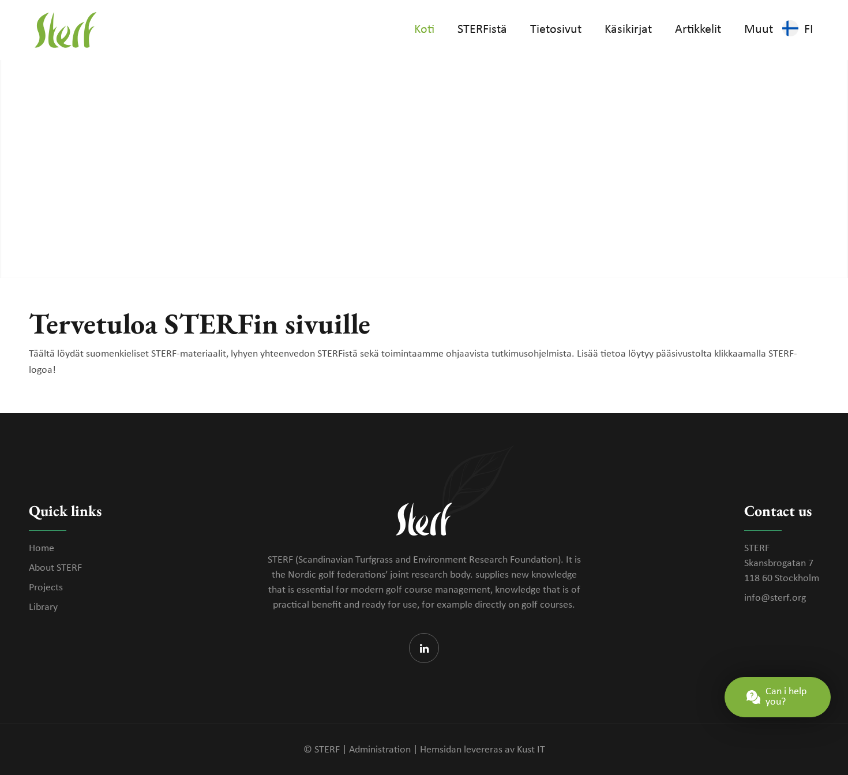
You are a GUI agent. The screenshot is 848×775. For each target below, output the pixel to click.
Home (41, 548)
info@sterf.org (775, 598)
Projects (46, 587)
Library (43, 607)
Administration (380, 749)
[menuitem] (424, 30)
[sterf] (65, 30)
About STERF (55, 568)
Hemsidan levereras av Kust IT (482, 749)
